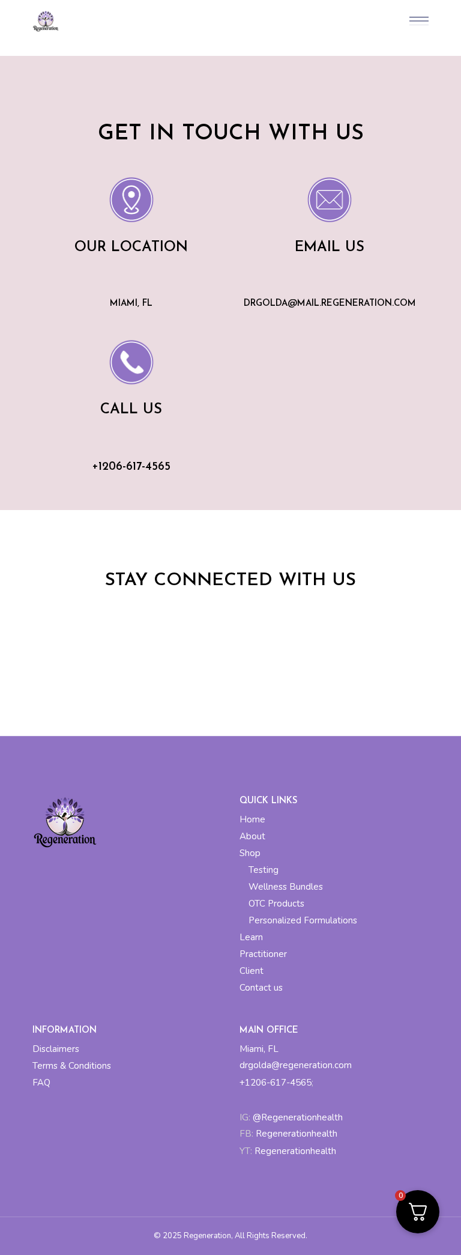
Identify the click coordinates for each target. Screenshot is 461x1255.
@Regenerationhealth (296, 1117)
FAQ (41, 1083)
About (252, 836)
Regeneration (207, 1235)
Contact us (261, 988)
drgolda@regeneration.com (296, 1065)
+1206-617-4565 (276, 1083)
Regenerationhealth (296, 1134)
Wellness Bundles (286, 887)
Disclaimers (55, 1049)
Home (252, 819)
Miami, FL (259, 1049)
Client (252, 971)
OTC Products (276, 904)
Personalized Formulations (303, 920)
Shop (250, 853)
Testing (264, 870)
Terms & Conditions (71, 1066)
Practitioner (263, 954)
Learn (251, 937)
